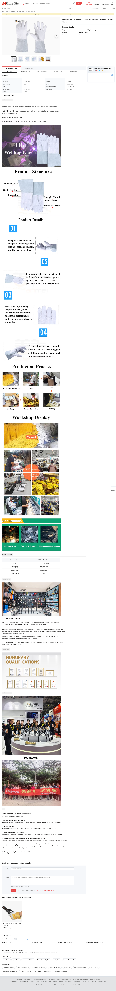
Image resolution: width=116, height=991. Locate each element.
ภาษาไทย (84, 981)
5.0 (95, 70)
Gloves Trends (47, 971)
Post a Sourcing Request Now (45, 890)
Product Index (85, 979)
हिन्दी (79, 981)
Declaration (74, 984)
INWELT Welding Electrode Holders (94, 942)
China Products (27, 979)
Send (13, 890)
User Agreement (66, 984)
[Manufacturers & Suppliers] (10, 3)
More (3, 974)
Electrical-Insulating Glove (43, 960)
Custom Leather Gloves (80, 967)
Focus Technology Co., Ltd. (48, 984)
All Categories (7, 8)
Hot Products (19, 979)
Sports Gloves (16, 960)
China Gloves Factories (8, 967)
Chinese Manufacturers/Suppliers (39, 979)
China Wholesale (51, 979)
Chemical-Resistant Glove (69, 960)
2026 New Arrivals (6, 945)
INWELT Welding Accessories (65, 942)
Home (3, 11)
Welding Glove (56, 960)
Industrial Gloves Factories (38, 967)
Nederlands (61, 981)
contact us (59, 14)
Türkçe (88, 981)
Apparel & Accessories (10, 11)
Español (26, 981)
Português (32, 981)
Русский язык (44, 981)
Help (86, 8)
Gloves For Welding (93, 967)
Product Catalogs (23, 939)
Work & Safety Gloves (30, 11)
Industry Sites (68, 979)
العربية (66, 981)
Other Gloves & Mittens (28, 960)
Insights (98, 979)
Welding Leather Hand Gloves (10, 971)
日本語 (75, 981)
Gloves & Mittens (20, 11)
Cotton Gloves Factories (54, 967)
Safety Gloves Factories (23, 967)
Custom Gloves (67, 967)
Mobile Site (92, 979)
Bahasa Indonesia (102, 981)
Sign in (112, 4)
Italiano (50, 981)
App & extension (95, 8)
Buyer (78, 8)
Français (37, 981)
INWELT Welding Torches (36, 942)
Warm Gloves (6, 960)
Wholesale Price (60, 979)
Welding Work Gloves (26, 971)
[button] (81, 71)
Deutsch (55, 981)
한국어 (70, 981)
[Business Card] (112, 75)
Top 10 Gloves (37, 971)
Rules (113, 8)
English (21, 981)
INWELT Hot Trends (6, 942)
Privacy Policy (81, 984)
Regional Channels (77, 979)
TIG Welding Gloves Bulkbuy (61, 971)
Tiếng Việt (94, 981)
